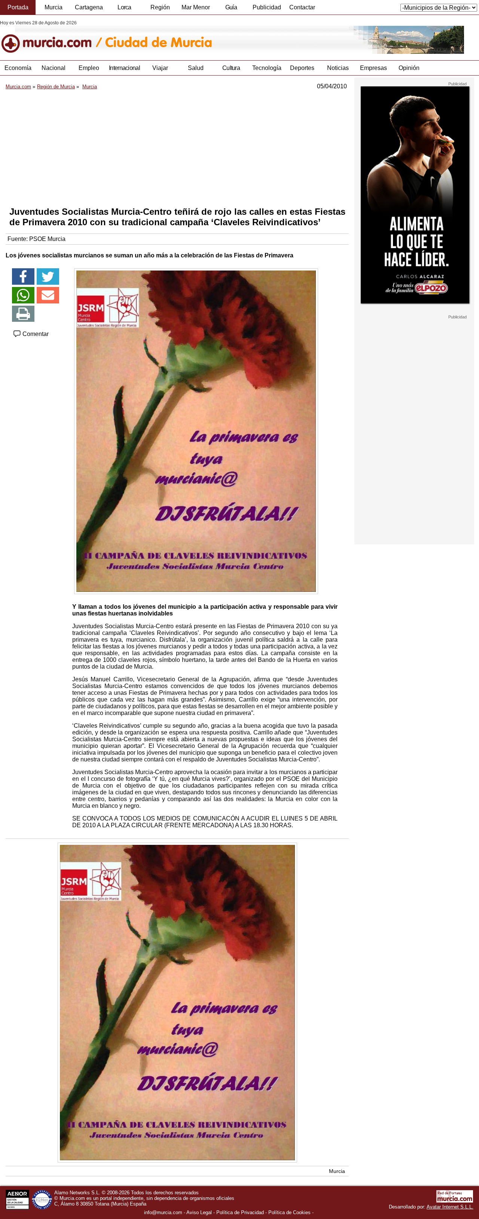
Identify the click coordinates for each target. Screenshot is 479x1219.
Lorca (124, 7)
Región (160, 7)
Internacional (124, 68)
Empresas (373, 68)
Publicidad (267, 7)
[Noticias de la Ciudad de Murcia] (182, 37)
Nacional (53, 68)
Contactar (302, 7)
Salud (196, 68)
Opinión (409, 68)
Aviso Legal (199, 1212)
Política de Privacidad (240, 1212)
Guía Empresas (231, 9)
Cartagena (89, 7)
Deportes (302, 68)
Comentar (35, 334)
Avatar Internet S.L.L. (450, 1207)
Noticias (338, 68)
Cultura (231, 68)
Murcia (53, 7)
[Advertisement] (177, 148)
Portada (17, 7)
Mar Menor (195, 7)
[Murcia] (51, 37)
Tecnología (266, 68)
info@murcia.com (163, 1212)
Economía (17, 68)
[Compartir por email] (48, 295)
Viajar (160, 68)
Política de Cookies (289, 1212)
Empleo (89, 68)
